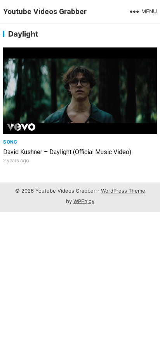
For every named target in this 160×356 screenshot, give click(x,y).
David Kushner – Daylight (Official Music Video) (67, 152)
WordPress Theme (123, 191)
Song (10, 142)
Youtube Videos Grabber (45, 11)
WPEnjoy (83, 201)
